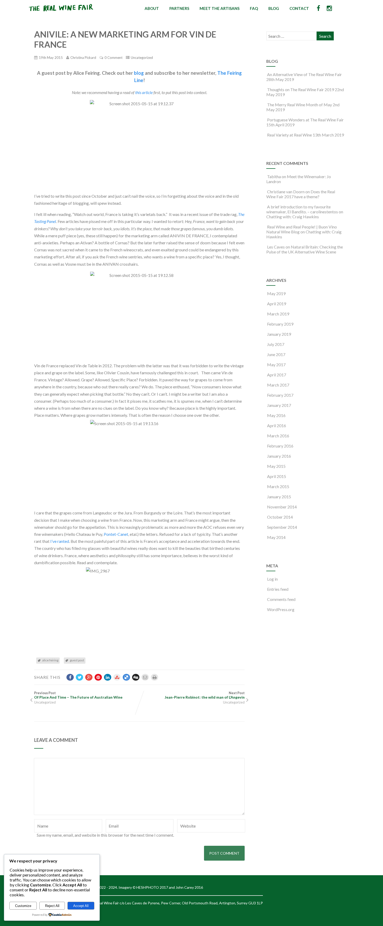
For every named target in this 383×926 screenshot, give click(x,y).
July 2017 (275, 344)
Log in (272, 578)
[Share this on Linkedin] (107, 677)
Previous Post (78, 695)
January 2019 (279, 334)
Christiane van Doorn (286, 191)
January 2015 (279, 496)
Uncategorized (142, 57)
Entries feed (277, 589)
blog (139, 73)
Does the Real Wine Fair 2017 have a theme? (300, 194)
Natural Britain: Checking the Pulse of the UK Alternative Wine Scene (304, 249)
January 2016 (279, 455)
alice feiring (50, 660)
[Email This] (145, 677)
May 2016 (276, 415)
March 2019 (278, 313)
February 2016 (280, 445)
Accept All (81, 906)
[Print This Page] (154, 677)
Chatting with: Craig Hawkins (292, 216)
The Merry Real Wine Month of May (299, 104)
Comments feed (281, 599)
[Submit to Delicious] (126, 677)
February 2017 (280, 395)
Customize (23, 906)
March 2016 (278, 435)
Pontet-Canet (116, 534)
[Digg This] (135, 677)
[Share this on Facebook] (70, 677)
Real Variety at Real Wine (289, 134)
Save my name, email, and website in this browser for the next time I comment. (105, 834)
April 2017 (276, 374)
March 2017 (278, 384)
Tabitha (274, 176)
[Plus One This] (88, 677)
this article (144, 92)
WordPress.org (280, 609)
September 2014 (282, 527)
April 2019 (276, 303)
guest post (77, 660)
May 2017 (276, 364)
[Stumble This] (117, 677)
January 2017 (279, 405)
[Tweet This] (79, 677)
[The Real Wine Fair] (61, 13)
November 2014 (282, 506)
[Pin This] (98, 677)
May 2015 (276, 466)
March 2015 (278, 486)
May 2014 (276, 537)
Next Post (205, 695)
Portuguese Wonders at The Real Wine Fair (305, 119)
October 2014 (280, 516)
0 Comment (113, 57)
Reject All (52, 906)
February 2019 (280, 323)
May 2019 (276, 293)
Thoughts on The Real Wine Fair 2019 (300, 89)
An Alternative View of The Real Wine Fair (304, 74)
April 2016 (276, 425)
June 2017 (276, 354)
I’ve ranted (59, 541)
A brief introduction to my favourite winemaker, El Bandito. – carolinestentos (302, 209)
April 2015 (276, 476)
